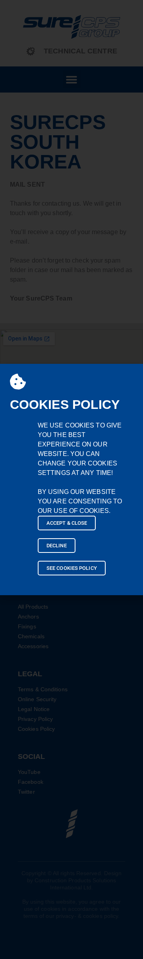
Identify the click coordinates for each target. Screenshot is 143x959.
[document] (71, 479)
